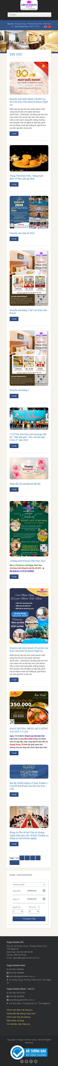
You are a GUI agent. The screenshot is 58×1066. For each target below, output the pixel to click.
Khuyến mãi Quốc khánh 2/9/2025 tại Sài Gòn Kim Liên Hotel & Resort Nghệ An (29, 102)
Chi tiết (14, 133)
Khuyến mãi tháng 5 (19, 390)
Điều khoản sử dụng (15, 1020)
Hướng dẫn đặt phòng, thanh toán (21, 1013)
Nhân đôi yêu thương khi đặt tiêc (25, 483)
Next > (14, 862)
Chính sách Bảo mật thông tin (19, 1009)
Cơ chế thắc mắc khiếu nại (18, 1023)
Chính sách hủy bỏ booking (18, 1016)
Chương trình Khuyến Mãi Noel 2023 (27, 561)
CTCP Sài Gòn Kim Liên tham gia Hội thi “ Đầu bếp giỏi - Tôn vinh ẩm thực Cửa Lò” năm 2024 (28, 437)
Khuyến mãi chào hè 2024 (22, 233)
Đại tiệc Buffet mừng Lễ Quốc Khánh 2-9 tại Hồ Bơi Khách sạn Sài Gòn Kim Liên (29, 786)
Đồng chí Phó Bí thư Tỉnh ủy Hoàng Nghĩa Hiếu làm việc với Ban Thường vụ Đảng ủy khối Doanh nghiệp (29, 835)
